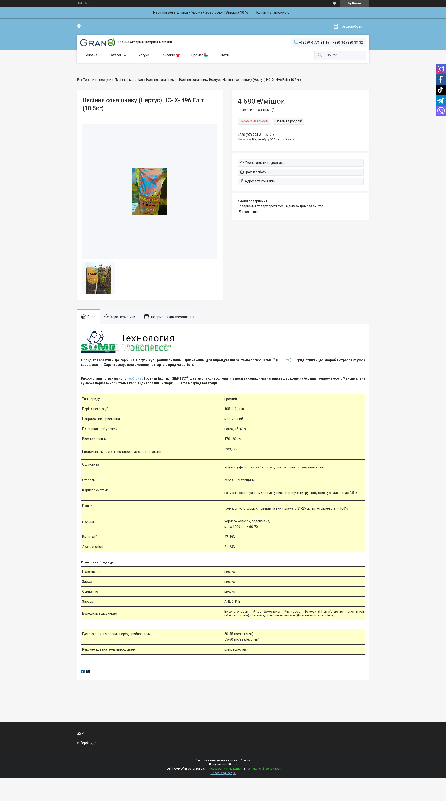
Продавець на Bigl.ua (223, 764)
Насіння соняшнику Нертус (199, 80)
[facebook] (83, 672)
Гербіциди (88, 743)
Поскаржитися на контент (226, 768)
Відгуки (143, 55)
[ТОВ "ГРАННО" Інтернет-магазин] (97, 42)
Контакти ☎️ (170, 55)
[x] (88, 672)
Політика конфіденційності (263, 768)
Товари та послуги (97, 80)
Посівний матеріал (129, 80)
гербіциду (135, 378)
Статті (224, 55)
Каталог (115, 55)
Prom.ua (245, 760)
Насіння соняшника (161, 80)
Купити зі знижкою (273, 12)
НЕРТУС (283, 360)
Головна (91, 55)
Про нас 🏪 (199, 55)
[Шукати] (320, 55)
